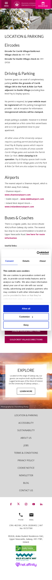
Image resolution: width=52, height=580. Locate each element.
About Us (26, 437)
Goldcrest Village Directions (26, 339)
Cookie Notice (26, 467)
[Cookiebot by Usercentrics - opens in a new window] (37, 253)
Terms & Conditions (26, 452)
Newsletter (26, 475)
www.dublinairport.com (32, 199)
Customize (24, 316)
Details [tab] (26, 261)
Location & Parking (26, 415)
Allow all (26, 308)
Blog (26, 483)
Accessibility (26, 422)
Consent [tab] (9, 261)
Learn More (26, 391)
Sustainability (26, 430)
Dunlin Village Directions (26, 331)
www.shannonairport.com (18, 194)
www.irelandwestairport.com (19, 206)
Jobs (26, 445)
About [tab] (43, 261)
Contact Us (26, 490)
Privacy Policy (26, 460)
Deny (26, 325)
